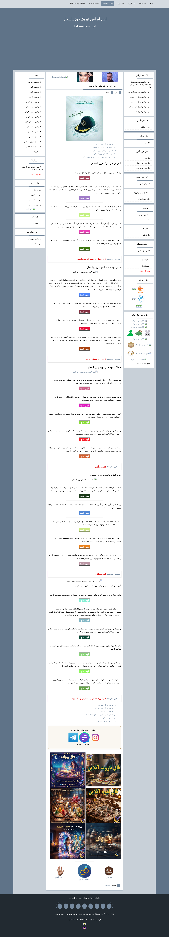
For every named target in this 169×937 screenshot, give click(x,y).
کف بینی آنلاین (145, 184)
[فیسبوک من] (97, 906)
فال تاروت (131, 3)
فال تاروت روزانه (34, 82)
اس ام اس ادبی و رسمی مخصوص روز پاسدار (99, 157)
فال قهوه (147, 158)
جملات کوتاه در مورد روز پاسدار (104, 150)
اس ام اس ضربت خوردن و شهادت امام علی (100, 715)
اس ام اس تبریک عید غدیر (140, 102)
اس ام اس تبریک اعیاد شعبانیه (139, 107)
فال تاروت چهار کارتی (33, 112)
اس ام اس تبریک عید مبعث (140, 112)
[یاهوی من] (109, 906)
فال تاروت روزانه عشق (32, 141)
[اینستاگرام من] (90, 906)
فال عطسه (37, 223)
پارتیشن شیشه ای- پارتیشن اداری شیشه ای (32, 168)
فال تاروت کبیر (35, 87)
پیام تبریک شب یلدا (34, 205)
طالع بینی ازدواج (144, 199)
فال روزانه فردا (35, 244)
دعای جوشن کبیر (144, 215)
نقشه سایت (71, 920)
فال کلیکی (146, 235)
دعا (149, 220)
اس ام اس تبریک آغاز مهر (107, 705)
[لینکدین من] (60, 906)
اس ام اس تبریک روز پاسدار (85, 19)
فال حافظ (142, 3)
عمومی (107, 885)
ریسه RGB (146, 266)
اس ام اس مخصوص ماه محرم (139, 92)
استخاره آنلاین (93, 3)
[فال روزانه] (67, 770)
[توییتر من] (78, 906)
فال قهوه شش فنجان (142, 168)
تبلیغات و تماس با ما (77, 3)
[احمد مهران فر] (110, 77)
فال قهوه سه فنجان (143, 163)
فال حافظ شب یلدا (34, 200)
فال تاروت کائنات (34, 97)
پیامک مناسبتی (107, 3)
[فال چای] (103, 841)
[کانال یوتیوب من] (66, 906)
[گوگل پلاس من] (72, 906)
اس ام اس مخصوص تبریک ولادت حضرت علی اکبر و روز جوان (141, 84)
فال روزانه (120, 3)
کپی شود (84, 177)
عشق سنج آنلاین (144, 251)
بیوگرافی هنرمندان (34, 239)
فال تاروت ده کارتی (34, 132)
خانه (151, 3)
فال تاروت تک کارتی (33, 102)
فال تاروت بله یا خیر (33, 146)
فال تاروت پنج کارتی (33, 117)
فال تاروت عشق (35, 137)
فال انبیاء (147, 143)
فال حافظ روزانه (35, 195)
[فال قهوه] (103, 805)
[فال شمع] (67, 805)
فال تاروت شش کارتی (32, 122)
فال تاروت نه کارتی (34, 127)
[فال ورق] (67, 841)
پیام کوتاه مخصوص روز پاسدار (105, 154)
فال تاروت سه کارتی (33, 107)
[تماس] (84, 906)
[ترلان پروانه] (85, 77)
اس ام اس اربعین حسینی (107, 721)
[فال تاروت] (103, 770)
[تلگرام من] (103, 906)
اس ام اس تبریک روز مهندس (105, 708)
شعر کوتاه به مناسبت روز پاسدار (104, 147)
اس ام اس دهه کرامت (108, 711)
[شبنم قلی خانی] (60, 77)
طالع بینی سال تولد (143, 363)
